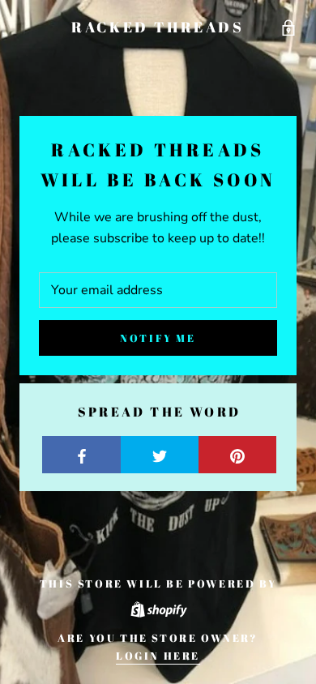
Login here (158, 655)
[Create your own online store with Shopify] (158, 606)
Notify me (157, 338)
